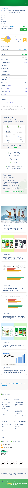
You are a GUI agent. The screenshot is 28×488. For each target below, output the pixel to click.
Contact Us (4, 435)
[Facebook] (3, 463)
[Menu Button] (25, 3)
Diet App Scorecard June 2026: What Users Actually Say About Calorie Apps (14, 317)
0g (17, 36)
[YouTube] (21, 463)
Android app (5, 404)
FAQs (3, 437)
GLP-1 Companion (6, 406)
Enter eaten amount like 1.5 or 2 (8, 28)
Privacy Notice (4, 473)
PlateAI (3, 426)
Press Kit (4, 433)
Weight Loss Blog (19, 424)
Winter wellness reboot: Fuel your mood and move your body (12, 229)
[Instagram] (12, 463)
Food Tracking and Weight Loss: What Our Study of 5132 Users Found (14, 371)
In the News (5, 428)
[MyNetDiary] (9, 3)
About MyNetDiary (6, 424)
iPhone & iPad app (6, 402)
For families (18, 413)
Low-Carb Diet (5, 410)
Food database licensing (21, 415)
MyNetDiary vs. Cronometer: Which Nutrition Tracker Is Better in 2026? (13, 258)
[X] (16, 463)
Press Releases (5, 430)
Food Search (4, 8)
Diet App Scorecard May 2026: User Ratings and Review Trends (13, 289)
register (15, 147)
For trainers (17, 408)
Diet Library (17, 426)
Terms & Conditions (13, 473)
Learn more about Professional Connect (14, 191)
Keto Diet (4, 408)
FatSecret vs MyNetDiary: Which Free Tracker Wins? (14, 346)
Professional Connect (20, 402)
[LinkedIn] (7, 463)
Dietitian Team (18, 428)
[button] (14, 159)
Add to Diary (23, 29)
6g (18, 39)
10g (17, 41)
